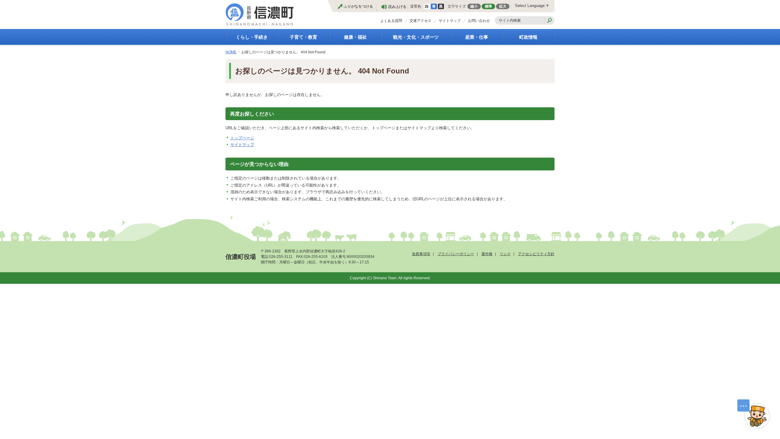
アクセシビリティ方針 (536, 254)
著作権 (486, 254)
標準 (488, 6)
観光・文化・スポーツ (416, 37)
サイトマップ (450, 21)
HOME (230, 52)
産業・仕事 (476, 37)
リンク (505, 254)
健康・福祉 (355, 37)
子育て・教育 (303, 37)
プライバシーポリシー (456, 254)
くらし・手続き (252, 37)
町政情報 (528, 37)
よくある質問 (391, 21)
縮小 (474, 6)
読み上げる (397, 7)
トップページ (242, 138)
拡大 (502, 6)
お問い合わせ (479, 21)
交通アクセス (420, 21)
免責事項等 (421, 254)
